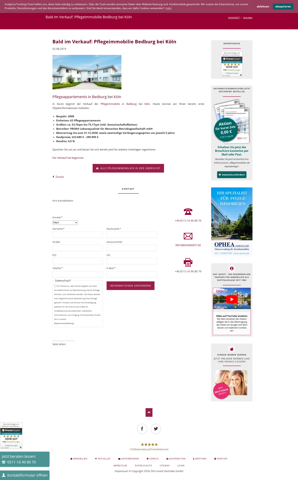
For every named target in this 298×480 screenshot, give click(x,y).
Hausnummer (114, 242)
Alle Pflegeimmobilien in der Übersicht (130, 168)
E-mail (73, 348)
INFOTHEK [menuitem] (201, 458)
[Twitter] (156, 429)
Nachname (114, 228)
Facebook (53, 348)
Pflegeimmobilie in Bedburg (119, 104)
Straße (56, 242)
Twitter (58, 348)
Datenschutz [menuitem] (143, 465)
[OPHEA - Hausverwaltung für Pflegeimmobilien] (231, 221)
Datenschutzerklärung (64, 323)
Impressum (121, 471)
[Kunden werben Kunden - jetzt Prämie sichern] (230, 385)
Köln (117, 96)
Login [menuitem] (181, 465)
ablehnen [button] (263, 6)
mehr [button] (168, 8)
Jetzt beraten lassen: (19, 459)
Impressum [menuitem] (120, 465)
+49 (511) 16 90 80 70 (188, 220)
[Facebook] (142, 429)
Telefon (58, 268)
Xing (68, 348)
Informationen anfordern (130, 285)
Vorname (58, 228)
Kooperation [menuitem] (177, 458)
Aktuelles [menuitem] (104, 458)
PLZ (54, 255)
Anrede (58, 217)
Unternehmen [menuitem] (130, 458)
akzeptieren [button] (283, 6)
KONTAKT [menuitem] (222, 458)
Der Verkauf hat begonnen (68, 157)
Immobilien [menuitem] (80, 458)
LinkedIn (63, 348)
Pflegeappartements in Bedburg (79, 96)
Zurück (60, 176)
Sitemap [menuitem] (165, 465)
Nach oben (149, 412)
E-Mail (112, 268)
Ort (108, 255)
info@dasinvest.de (188, 245)
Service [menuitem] (154, 458)
